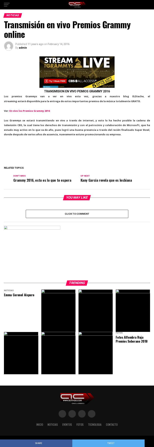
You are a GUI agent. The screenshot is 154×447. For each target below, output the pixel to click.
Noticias (53, 424)
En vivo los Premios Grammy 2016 (29, 111)
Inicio (39, 424)
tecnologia (94, 424)
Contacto (112, 424)
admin (23, 47)
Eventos (67, 424)
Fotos (80, 424)
